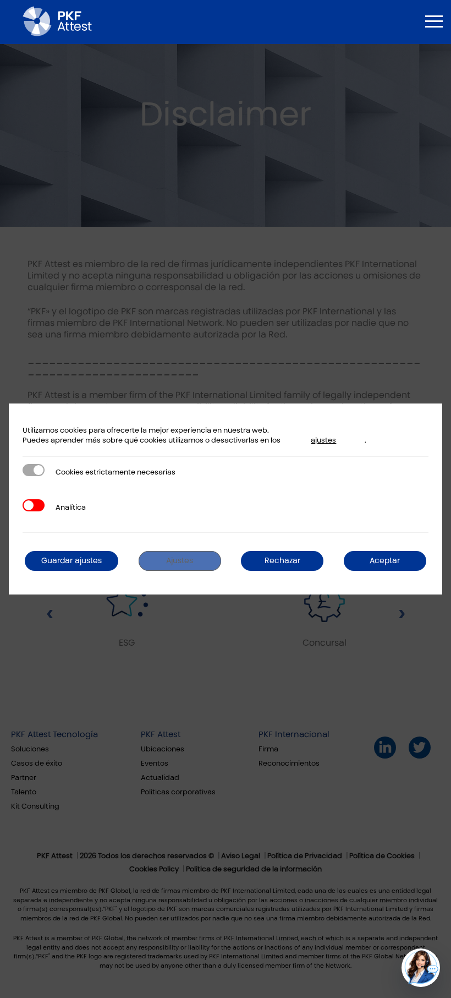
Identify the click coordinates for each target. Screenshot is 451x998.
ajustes (323, 440)
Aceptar (385, 560)
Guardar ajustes (71, 560)
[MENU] (434, 21)
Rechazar (282, 560)
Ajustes (179, 560)
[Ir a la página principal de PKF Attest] (57, 21)
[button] (421, 967)
